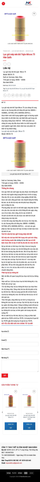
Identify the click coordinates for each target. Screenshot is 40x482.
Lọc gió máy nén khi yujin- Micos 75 (13, 131)
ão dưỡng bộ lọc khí (21, 240)
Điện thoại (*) (5, 349)
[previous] (2, 412)
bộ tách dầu (8, 267)
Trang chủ (6, 51)
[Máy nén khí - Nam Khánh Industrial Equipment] (28, 3)
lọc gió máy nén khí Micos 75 (13, 88)
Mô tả (3, 102)
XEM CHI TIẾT (10, 426)
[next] (38, 412)
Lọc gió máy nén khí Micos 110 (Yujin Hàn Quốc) (29, 417)
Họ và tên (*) (5, 331)
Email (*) (4, 340)
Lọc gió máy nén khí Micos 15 (10, 416)
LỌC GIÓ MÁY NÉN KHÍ (18, 51)
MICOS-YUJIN (29, 51)
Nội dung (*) (5, 358)
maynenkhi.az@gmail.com (14, 463)
